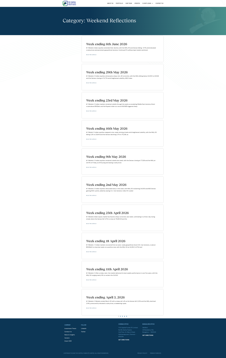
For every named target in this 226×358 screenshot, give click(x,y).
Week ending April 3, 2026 (105, 297)
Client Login (146, 3)
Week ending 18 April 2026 (106, 241)
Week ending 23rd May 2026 (106, 100)
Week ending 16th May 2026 (106, 128)
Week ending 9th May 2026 (106, 156)
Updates (137, 3)
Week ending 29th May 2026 (107, 72)
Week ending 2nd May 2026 (106, 185)
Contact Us (159, 3)
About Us (110, 3)
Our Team (129, 3)
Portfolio (119, 3)
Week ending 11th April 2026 (107, 269)
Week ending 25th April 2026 (107, 213)
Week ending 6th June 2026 (106, 44)
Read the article (91, 54)
